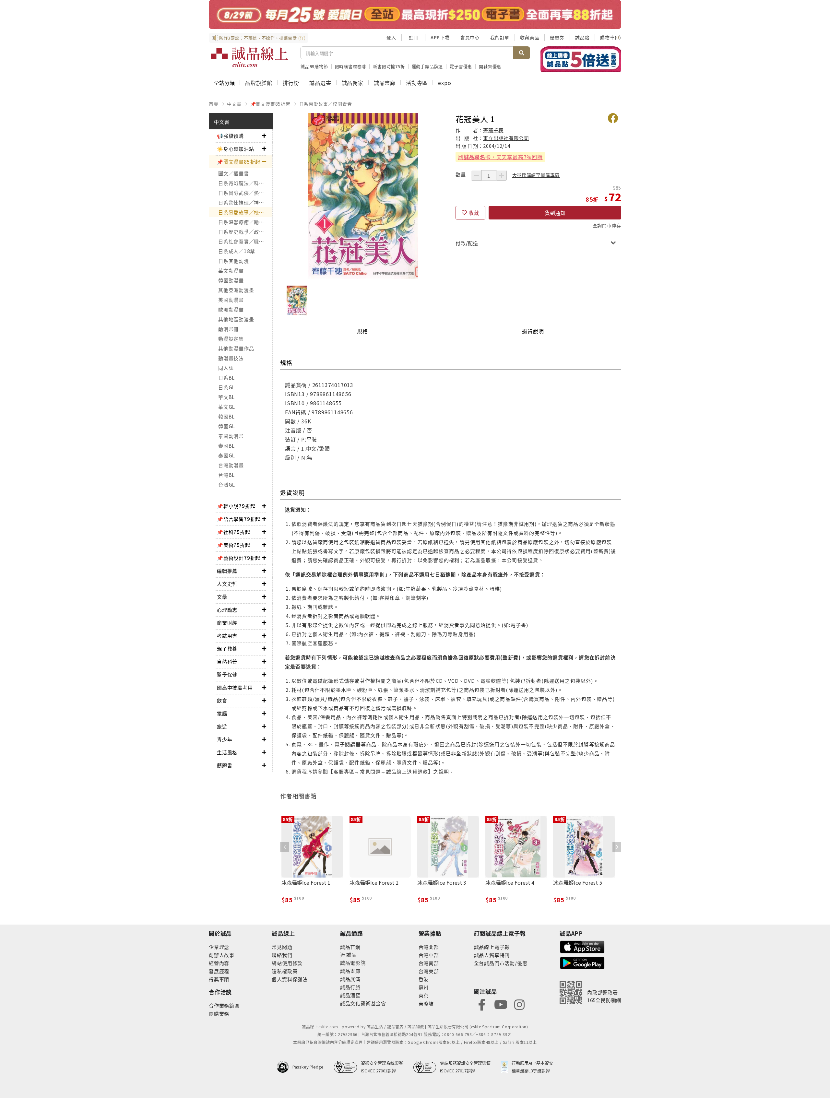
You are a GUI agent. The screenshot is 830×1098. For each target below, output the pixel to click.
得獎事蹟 (219, 979)
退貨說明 (533, 331)
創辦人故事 (221, 954)
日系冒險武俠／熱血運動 (245, 192)
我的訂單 (499, 37)
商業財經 (227, 622)
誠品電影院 (353, 962)
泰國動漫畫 (231, 435)
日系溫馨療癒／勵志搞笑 (245, 221)
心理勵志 (227, 609)
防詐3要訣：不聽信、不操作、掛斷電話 (262, 38)
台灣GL (226, 484)
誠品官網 (350, 946)
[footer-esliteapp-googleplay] (582, 962)
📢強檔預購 (230, 135)
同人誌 (225, 367)
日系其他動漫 (233, 260)
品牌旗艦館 (258, 83)
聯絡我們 (282, 954)
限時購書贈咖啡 (350, 66)
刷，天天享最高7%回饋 (500, 157)
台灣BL (226, 474)
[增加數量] (501, 175)
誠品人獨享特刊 (492, 954)
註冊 (413, 37)
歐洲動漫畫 (231, 309)
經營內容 (219, 963)
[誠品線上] (249, 57)
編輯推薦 (227, 570)
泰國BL (226, 445)
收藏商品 (529, 37)
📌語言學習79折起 (238, 518)
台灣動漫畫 (231, 465)
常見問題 (282, 946)
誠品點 (582, 37)
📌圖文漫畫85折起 (270, 103)
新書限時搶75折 (389, 66)
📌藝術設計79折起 (238, 557)
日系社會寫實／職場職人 (245, 241)
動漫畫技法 (231, 358)
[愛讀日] (415, 14)
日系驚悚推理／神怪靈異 (245, 202)
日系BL (226, 377)
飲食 (222, 700)
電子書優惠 (461, 66)
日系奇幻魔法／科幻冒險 (245, 183)
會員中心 (470, 37)
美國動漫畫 (231, 299)
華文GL (226, 406)
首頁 (214, 103)
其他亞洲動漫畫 (236, 290)
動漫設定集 (231, 338)
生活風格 (227, 752)
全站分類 (224, 83)
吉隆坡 (426, 1003)
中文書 (234, 103)
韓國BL (226, 416)
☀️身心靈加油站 (235, 148)
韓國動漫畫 (231, 280)
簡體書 (224, 765)
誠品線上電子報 (492, 946)
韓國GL (226, 426)
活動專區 (417, 83)
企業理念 (219, 946)
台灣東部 (429, 971)
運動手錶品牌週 (427, 66)
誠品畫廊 (385, 83)
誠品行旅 (350, 987)
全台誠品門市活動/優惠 (501, 963)
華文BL (226, 397)
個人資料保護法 (290, 979)
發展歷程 (219, 971)
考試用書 (227, 635)
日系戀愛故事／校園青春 (325, 103)
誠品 (351, 954)
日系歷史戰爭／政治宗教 (245, 231)
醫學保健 (227, 674)
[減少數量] (476, 175)
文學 (222, 596)
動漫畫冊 (228, 328)
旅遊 (222, 726)
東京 (424, 995)
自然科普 (227, 661)
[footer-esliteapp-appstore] (582, 946)
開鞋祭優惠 (490, 66)
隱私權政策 (284, 971)
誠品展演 (350, 978)
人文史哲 (227, 583)
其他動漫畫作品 (236, 348)
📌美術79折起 (233, 544)
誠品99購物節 (314, 66)
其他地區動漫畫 (236, 319)
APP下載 (440, 37)
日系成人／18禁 (236, 251)
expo (444, 83)
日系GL (226, 387)
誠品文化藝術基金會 (363, 1003)
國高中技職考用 (235, 687)
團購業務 (219, 1013)
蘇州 (424, 987)
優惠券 (557, 37)
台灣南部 (429, 963)
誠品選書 (320, 83)
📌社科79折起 (233, 531)
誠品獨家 (352, 83)
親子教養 (227, 648)
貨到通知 (555, 213)
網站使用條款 (287, 963)
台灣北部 (429, 946)
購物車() (610, 37)
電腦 (222, 713)
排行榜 (291, 83)
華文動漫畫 (231, 270)
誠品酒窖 (350, 995)
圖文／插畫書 (233, 173)
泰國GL (226, 455)
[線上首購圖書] (580, 59)
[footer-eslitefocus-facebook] (482, 1003)
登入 (391, 37)
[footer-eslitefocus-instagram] (519, 1003)
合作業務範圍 (224, 1005)
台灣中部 (429, 954)
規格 (362, 331)
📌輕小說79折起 (236, 505)
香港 (424, 979)
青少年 (224, 739)
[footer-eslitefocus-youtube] (500, 1003)
